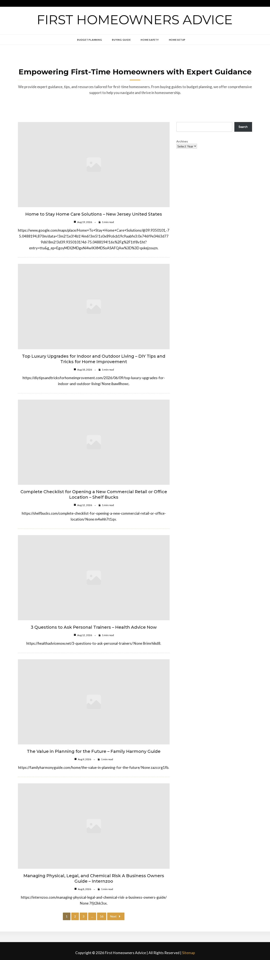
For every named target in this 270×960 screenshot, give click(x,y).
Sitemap (188, 953)
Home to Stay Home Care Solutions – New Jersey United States (93, 214)
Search (243, 126)
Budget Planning (89, 39)
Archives (182, 141)
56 (101, 916)
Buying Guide (121, 39)
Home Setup (177, 39)
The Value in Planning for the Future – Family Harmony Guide (94, 751)
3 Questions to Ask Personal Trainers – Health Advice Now (94, 627)
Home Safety (150, 39)
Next (113, 916)
